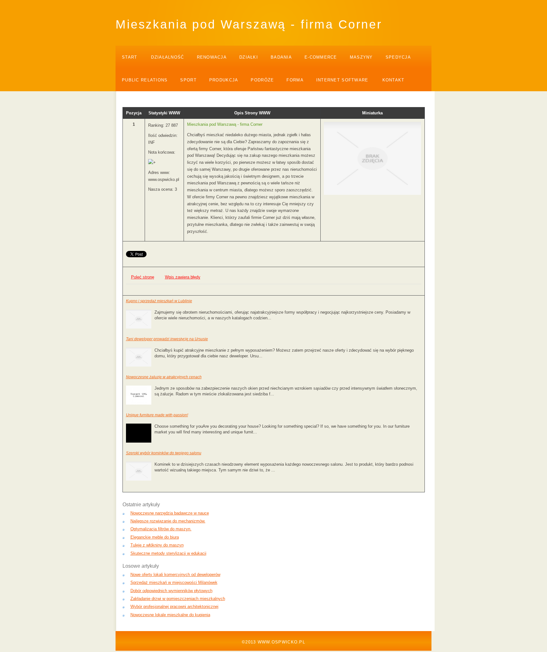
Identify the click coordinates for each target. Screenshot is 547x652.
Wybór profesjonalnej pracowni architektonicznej (174, 606)
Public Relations (144, 80)
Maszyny (361, 57)
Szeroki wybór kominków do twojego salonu (163, 453)
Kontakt (393, 80)
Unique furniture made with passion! (157, 415)
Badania (281, 57)
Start (129, 57)
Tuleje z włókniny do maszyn (157, 545)
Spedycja (398, 57)
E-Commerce (321, 57)
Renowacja (212, 57)
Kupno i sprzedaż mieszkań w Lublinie (159, 301)
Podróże (262, 80)
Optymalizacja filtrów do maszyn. (161, 529)
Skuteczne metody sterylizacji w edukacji (168, 553)
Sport (188, 80)
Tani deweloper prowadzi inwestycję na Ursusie (167, 339)
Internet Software (342, 80)
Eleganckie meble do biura (154, 537)
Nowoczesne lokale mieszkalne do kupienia (170, 614)
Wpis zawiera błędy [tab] (182, 277)
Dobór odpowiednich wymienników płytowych (171, 590)
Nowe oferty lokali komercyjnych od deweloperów (175, 574)
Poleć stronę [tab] (142, 277)
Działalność (167, 57)
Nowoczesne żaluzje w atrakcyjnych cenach (164, 377)
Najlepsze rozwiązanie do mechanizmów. (167, 521)
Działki (248, 57)
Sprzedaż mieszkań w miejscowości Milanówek (173, 582)
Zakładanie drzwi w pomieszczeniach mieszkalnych (177, 598)
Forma (294, 80)
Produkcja (223, 80)
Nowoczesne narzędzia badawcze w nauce (169, 513)
